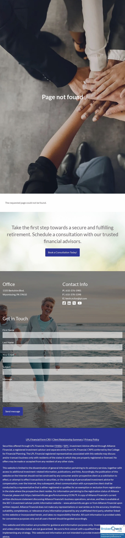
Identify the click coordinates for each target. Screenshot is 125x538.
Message (18, 379)
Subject (17, 366)
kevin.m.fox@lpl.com (76, 298)
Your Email (19, 354)
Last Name (8, 342)
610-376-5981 (73, 290)
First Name (8, 330)
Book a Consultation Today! (62, 252)
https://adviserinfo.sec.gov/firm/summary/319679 (51, 495)
